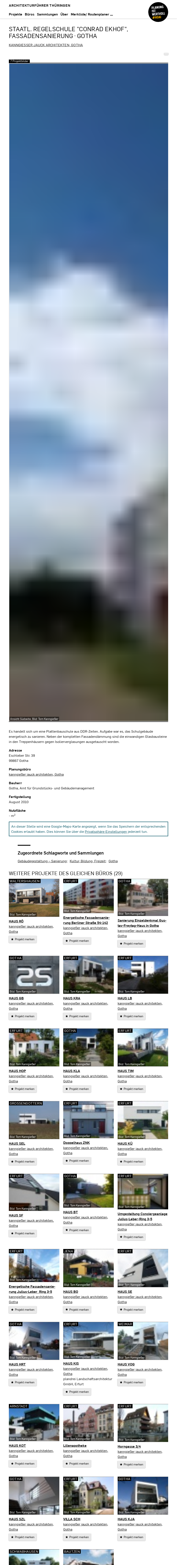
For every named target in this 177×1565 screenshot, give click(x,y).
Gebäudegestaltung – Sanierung (42, 860)
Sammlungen (47, 14)
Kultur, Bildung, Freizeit (88, 860)
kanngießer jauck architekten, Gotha (46, 44)
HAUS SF (16, 1215)
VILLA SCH (71, 1518)
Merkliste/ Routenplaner (90, 14)
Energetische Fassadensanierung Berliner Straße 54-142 (86, 920)
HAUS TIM (126, 1070)
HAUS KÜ (125, 1143)
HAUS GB (16, 998)
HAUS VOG (126, 1364)
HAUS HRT (17, 1364)
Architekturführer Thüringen (39, 5)
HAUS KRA (71, 998)
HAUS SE (125, 1291)
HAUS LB (125, 998)
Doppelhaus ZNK (76, 1142)
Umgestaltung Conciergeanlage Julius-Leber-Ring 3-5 (143, 1216)
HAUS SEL (17, 1143)
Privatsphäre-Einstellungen (106, 831)
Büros (29, 14)
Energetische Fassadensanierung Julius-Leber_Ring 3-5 (32, 1289)
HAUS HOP (17, 1070)
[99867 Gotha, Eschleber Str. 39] (166, 54)
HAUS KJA (126, 1518)
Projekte (15, 14)
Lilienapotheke (75, 1445)
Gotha (113, 860)
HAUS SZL (17, 1518)
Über (64, 14)
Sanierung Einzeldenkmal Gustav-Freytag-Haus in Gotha (142, 923)
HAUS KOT (17, 1445)
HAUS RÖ (16, 921)
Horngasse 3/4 (129, 1446)
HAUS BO (70, 1291)
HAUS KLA (71, 1070)
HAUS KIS (71, 1363)
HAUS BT (70, 1211)
